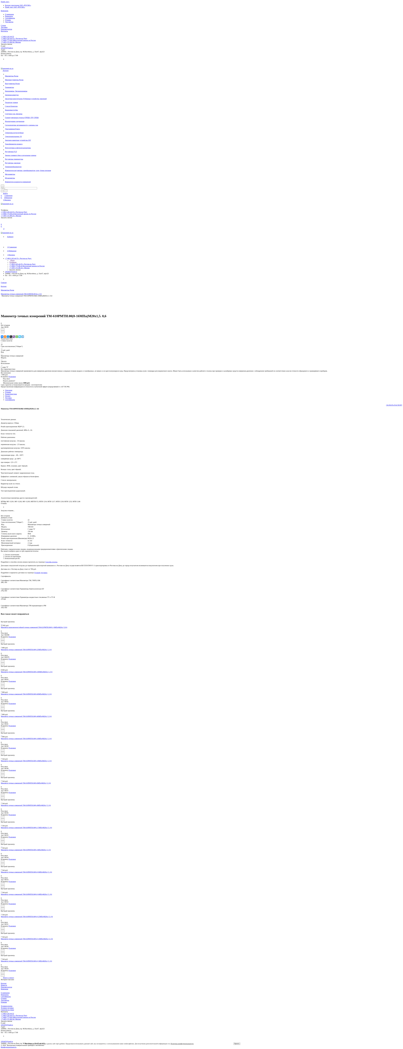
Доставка (8, 398)
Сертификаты (10, 18)
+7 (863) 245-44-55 (7, 36)
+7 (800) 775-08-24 (18, 40)
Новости (4, 985)
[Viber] (14, 336)
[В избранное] (2, 329)
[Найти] (5, 190)
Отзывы (8, 20)
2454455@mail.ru (7, 48)
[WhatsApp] (17, 336)
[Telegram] (22, 336)
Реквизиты (9, 16)
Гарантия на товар (7, 1010)
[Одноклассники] (5, 336)
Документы (9, 22)
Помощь (4, 1002)
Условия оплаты (6, 1006)
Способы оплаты (51, 562)
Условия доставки (7, 1008)
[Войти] (2, 222)
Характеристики (11, 394)
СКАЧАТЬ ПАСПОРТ (394, 405)
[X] (11, 336)
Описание (8, 390)
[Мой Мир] (8, 336)
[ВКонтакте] (2, 336)
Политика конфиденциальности (182, 1044)
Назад (12, 260)
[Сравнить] (3, 332)
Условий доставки (40, 573)
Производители (6, 987)
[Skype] (19, 336)
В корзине (12, 377)
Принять (236, 1043)
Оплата (7, 396)
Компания (4, 989)
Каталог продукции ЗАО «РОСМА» (18, 5)
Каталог (4, 983)
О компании (9, 14)
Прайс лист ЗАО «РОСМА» (15, 7)
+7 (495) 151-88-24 (11, 42)
